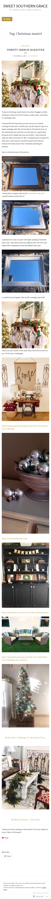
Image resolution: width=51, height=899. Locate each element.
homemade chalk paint (36, 193)
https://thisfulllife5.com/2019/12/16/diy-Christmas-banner (25, 612)
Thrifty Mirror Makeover (25, 49)
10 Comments (33, 56)
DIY (28, 46)
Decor (24, 46)
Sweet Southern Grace (25, 6)
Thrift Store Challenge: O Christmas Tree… (25, 737)
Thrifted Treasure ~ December (25, 819)
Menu (8, 19)
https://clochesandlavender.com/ (14, 538)
